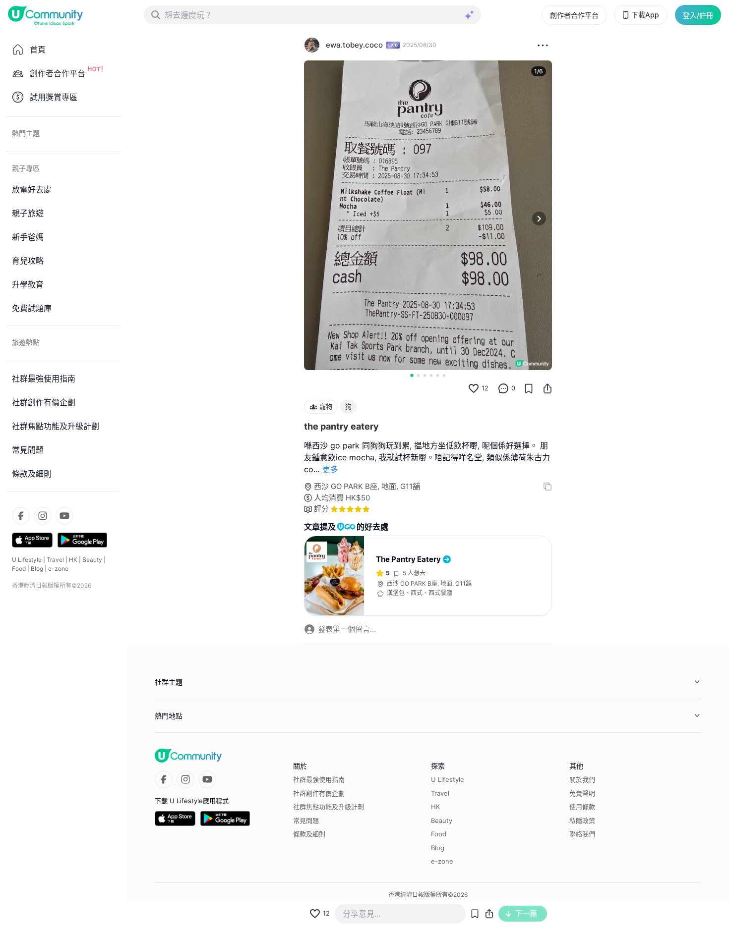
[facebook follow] (21, 516)
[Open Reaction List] (542, 45)
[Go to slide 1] (411, 375)
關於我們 (582, 779)
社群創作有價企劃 (319, 793)
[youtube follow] (64, 516)
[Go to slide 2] (418, 375)
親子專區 (26, 168)
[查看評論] (503, 388)
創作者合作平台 (574, 15)
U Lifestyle (27, 559)
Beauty (92, 559)
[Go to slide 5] (437, 375)
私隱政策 (582, 820)
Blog (37, 568)
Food (19, 568)
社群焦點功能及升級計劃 (328, 807)
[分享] (547, 388)
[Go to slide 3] (425, 375)
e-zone (58, 568)
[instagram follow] (43, 516)
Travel (55, 559)
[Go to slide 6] (444, 375)
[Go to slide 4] (431, 375)
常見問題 (306, 820)
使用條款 (582, 807)
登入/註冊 (698, 15)
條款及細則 (309, 834)
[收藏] (528, 388)
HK (73, 559)
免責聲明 (582, 793)
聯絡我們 (582, 834)
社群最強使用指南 (319, 779)
